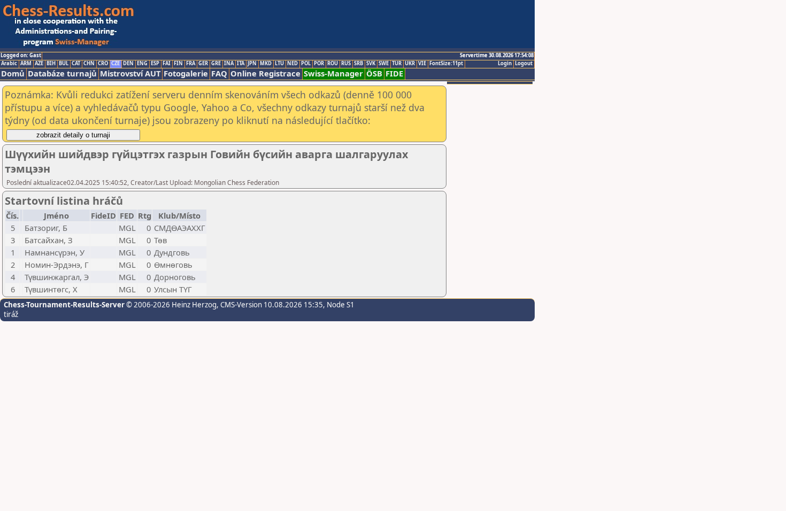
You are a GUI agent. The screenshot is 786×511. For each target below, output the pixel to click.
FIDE (394, 73)
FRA (190, 63)
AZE (39, 63)
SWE (384, 63)
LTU (279, 63)
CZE (115, 63)
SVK (370, 63)
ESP (155, 63)
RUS (346, 63)
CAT (76, 63)
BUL (63, 63)
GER (203, 63)
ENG (142, 63)
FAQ (219, 73)
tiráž (11, 314)
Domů (13, 73)
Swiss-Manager (333, 73)
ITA (240, 63)
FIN (178, 63)
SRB (358, 63)
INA (229, 63)
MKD (266, 63)
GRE (216, 63)
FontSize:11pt (446, 63)
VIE (422, 63)
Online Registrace (265, 73)
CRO (103, 63)
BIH (51, 63)
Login (505, 63)
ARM (26, 63)
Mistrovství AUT (130, 73)
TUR (397, 63)
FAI (167, 63)
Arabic (9, 63)
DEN (128, 63)
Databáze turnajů (62, 73)
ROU (332, 63)
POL (306, 63)
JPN (252, 63)
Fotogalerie (186, 73)
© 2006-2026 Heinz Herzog (171, 304)
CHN (89, 63)
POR (319, 63)
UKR (410, 63)
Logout (524, 63)
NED (292, 63)
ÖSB (374, 73)
